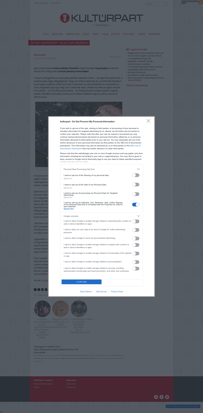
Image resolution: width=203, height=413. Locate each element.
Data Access (101, 291)
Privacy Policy (117, 291)
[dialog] (101, 206)
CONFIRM (82, 282)
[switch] (135, 175)
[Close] (149, 121)
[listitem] (101, 169)
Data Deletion (86, 291)
